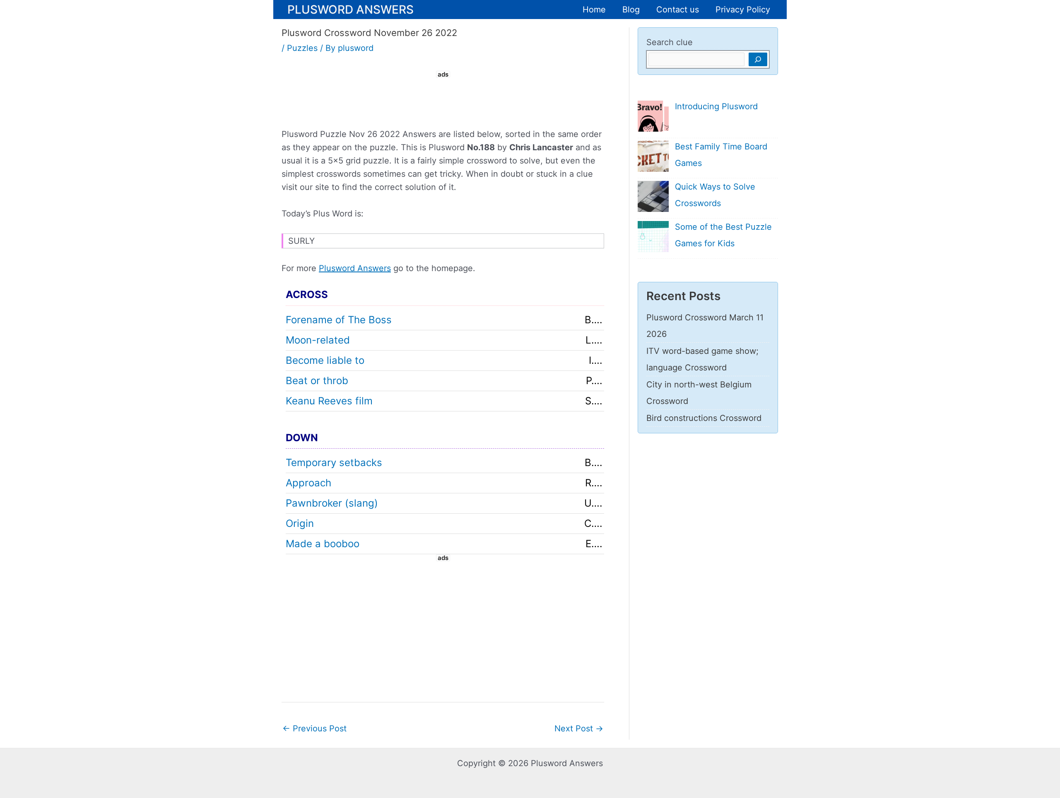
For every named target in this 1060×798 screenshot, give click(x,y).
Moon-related (318, 340)
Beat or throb (317, 381)
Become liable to (325, 360)
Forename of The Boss (339, 320)
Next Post (578, 728)
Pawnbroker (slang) (332, 503)
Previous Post (314, 728)
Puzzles (302, 48)
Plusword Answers (350, 9)
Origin (300, 523)
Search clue (669, 42)
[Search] (758, 59)
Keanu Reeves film (329, 401)
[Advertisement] (443, 98)
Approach (308, 483)
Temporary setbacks (334, 463)
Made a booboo (322, 544)
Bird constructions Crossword (703, 418)
